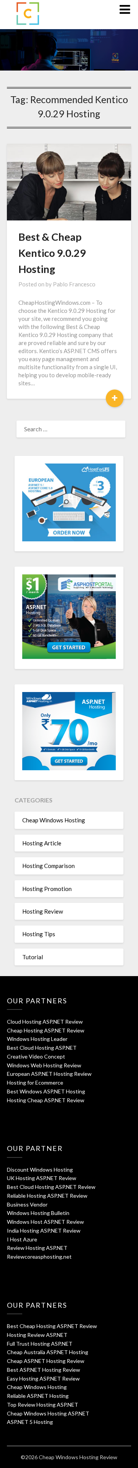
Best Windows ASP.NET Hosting (46, 1091)
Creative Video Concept (36, 1056)
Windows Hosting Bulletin (38, 1213)
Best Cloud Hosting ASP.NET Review (51, 1187)
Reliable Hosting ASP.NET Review (47, 1195)
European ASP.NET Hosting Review (49, 1073)
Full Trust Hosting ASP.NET (39, 1343)
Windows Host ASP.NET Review (45, 1221)
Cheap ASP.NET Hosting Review (45, 1361)
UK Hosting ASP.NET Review (41, 1178)
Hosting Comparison (48, 865)
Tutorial (32, 956)
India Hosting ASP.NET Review (43, 1230)
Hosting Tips (38, 933)
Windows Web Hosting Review (44, 1065)
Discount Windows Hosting (40, 1169)
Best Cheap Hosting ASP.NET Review (52, 1326)
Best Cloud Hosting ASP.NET (42, 1047)
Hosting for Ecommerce (35, 1082)
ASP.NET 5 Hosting (30, 1422)
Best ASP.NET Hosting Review (43, 1369)
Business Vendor (27, 1204)
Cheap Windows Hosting (53, 820)
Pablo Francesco (74, 284)
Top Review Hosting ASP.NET (42, 1404)
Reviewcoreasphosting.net (39, 1256)
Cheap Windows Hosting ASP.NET (48, 1413)
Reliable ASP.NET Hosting (38, 1395)
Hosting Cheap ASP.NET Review (45, 1100)
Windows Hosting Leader (37, 1039)
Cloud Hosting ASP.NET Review (45, 1021)
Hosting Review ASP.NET (37, 1335)
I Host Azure (22, 1239)
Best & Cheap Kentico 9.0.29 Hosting (52, 252)
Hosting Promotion (47, 888)
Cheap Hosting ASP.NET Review (45, 1030)
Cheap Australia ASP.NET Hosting (47, 1352)
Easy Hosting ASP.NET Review (43, 1378)
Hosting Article (41, 843)
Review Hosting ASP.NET (37, 1247)
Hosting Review (42, 911)
